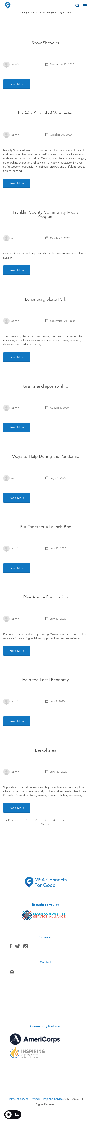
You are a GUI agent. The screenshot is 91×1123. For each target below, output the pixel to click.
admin (15, 64)
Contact (12, 972)
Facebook (11, 947)
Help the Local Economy (45, 679)
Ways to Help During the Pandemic (45, 456)
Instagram (25, 947)
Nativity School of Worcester (45, 113)
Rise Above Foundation (45, 597)
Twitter (17, 947)
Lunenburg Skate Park (45, 299)
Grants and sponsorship (45, 386)
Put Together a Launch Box (45, 526)
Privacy (36, 1099)
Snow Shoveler (45, 42)
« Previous (12, 820)
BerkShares (45, 750)
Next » (45, 824)
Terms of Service (18, 1099)
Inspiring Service (53, 1099)
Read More (17, 84)
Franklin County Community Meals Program (45, 214)
